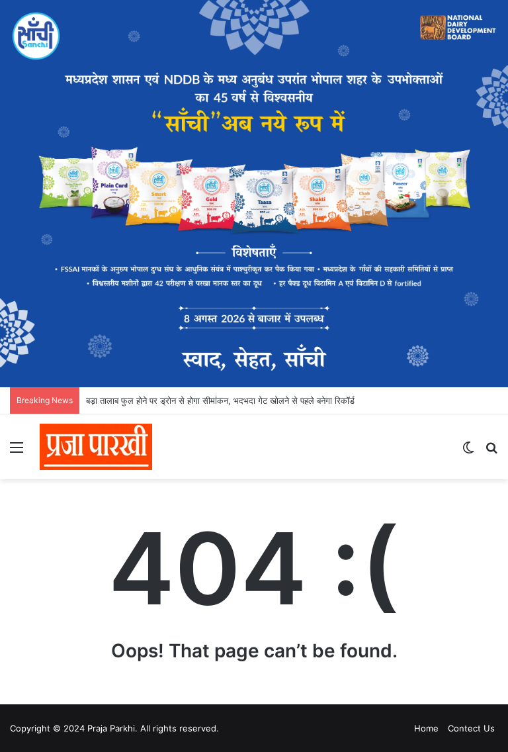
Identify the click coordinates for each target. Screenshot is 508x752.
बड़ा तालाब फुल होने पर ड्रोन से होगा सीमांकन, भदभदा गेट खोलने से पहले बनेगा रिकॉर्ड (220, 400)
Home (426, 728)
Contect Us (471, 728)
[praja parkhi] (95, 447)
